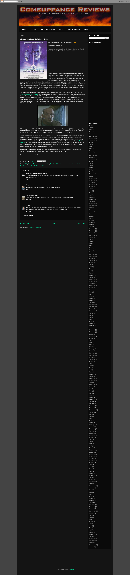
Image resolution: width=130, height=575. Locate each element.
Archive (33, 29)
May (90, 146)
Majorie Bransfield (25, 166)
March (91, 132)
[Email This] (38, 161)
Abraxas (30, 164)
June (90, 127)
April (90, 129)
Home (24, 29)
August (91, 125)
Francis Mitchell (45, 164)
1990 (26, 164)
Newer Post (24, 223)
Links (61, 29)
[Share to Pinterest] (45, 161)
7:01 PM (28, 200)
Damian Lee (36, 164)
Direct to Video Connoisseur (34, 173)
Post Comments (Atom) (34, 227)
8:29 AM (28, 190)
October (91, 157)
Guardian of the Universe (57, 164)
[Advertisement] (95, 91)
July (90, 163)
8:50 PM (28, 212)
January (91, 134)
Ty (26, 185)
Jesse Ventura (77, 164)
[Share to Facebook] (43, 161)
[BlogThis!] (39, 161)
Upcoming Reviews (48, 29)
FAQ (86, 29)
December (92, 136)
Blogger (72, 569)
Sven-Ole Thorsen (36, 166)
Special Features (74, 29)
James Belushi (69, 164)
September (92, 140)
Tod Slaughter (30, 195)
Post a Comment (28, 215)
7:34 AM (28, 179)
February (91, 174)
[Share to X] (41, 161)
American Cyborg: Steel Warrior (29, 94)
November (92, 138)
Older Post (81, 223)
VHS (43, 166)
